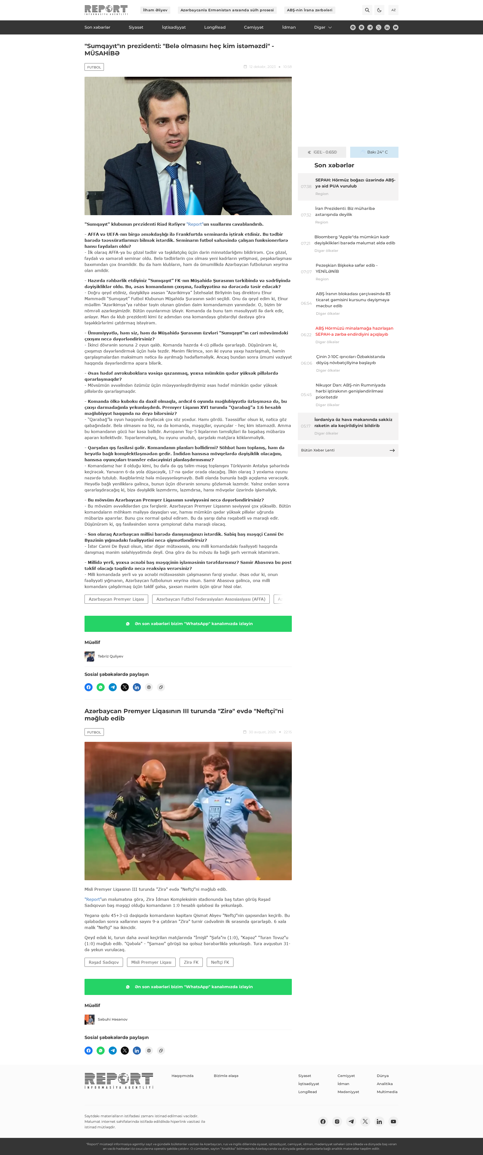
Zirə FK (191, 962)
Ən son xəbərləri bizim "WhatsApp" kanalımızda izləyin (194, 623)
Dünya (383, 1075)
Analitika (385, 1084)
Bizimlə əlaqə (226, 1075)
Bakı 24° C (377, 152)
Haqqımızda (182, 1075)
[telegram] (370, 27)
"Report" (195, 224)
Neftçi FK (220, 962)
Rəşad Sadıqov (104, 962)
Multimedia (387, 1092)
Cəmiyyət (346, 1075)
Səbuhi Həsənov (113, 1019)
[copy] (161, 687)
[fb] (353, 27)
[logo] (106, 10)
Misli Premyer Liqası (151, 962)
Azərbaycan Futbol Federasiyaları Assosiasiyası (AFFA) (210, 599)
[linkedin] (387, 27)
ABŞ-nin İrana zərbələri (310, 10)
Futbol (94, 67)
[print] (149, 687)
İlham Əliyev (155, 10)
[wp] (101, 687)
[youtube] (395, 27)
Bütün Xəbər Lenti (318, 450)
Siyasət (304, 1075)
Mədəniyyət (348, 1092)
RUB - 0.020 (325, 152)
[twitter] (378, 27)
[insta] (361, 27)
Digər (320, 27)
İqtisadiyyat (308, 1084)
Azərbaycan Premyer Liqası (116, 599)
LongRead (307, 1092)
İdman (343, 1084)
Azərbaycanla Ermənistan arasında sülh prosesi (227, 10)
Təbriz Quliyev (110, 656)
